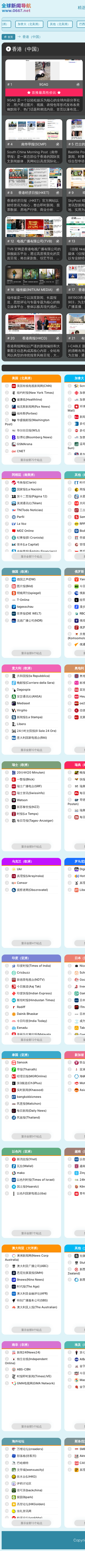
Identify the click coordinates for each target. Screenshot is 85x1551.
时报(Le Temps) (22, 813)
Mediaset (18, 703)
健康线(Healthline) (24, 399)
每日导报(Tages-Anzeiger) (29, 820)
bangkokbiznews (23, 1096)
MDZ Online (20, 530)
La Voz (16, 523)
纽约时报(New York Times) (30, 392)
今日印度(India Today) (26, 1021)
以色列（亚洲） (23, 1151)
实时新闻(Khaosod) (24, 1090)
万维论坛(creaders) (24, 1449)
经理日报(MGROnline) (26, 1076)
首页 (10, 37)
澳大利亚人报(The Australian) (31, 1307)
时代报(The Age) (22, 1286)
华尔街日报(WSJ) (23, 430)
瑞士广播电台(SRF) (24, 786)
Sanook (17, 1062)
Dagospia (18, 689)
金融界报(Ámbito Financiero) (31, 551)
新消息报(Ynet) (21, 1159)
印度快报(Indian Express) (29, 993)
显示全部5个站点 (31, 1426)
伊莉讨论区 (18, 1483)
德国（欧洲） (21, 571)
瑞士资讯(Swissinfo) (25, 793)
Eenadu (16, 1027)
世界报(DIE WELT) (23, 613)
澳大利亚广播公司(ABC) (27, 1266)
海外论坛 (18, 1441)
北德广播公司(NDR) (24, 620)
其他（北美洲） (58, 24)
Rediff (15, 1007)
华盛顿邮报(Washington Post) (27, 422)
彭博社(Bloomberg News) (29, 437)
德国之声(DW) (20, 579)
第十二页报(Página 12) (26, 496)
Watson (17, 800)
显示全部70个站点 (31, 460)
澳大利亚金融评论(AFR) (27, 1293)
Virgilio (16, 710)
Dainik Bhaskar (22, 1013)
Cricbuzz (18, 972)
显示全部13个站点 (31, 1039)
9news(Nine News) (25, 1279)
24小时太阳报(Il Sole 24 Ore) (31, 730)
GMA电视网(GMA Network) (30, 1383)
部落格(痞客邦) (21, 1455)
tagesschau (19, 606)
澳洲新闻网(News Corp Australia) (26, 1257)
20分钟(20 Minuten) (25, 772)
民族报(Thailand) (23, 1117)
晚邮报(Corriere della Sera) (30, 682)
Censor (16, 882)
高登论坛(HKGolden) (25, 1504)
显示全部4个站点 (31, 943)
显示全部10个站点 (31, 750)
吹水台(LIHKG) (21, 1476)
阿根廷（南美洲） (24, 475)
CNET (15, 451)
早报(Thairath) (21, 1069)
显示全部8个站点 (31, 653)
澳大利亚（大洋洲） (26, 1248)
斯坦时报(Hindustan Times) (30, 1000)
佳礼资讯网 (18, 1511)
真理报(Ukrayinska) (25, 876)
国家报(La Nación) (24, 489)
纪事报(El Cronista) (25, 537)
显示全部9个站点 (31, 1136)
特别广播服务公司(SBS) (27, 1300)
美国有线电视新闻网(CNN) (29, 385)
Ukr (14, 869)
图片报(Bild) (19, 586)
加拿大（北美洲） (27, 24)
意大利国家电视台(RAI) (26, 737)
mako (15, 1172)
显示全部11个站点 (31, 556)
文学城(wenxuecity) (25, 1469)
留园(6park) (19, 1497)
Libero (16, 724)
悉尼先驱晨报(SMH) (24, 1272)
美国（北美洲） (23, 378)
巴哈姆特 (17, 1463)
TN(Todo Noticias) (24, 510)
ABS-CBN (18, 1369)
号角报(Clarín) (21, 482)
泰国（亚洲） (21, 1055)
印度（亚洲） (21, 958)
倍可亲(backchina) (24, 1490)
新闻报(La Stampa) (24, 717)
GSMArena (19, 444)
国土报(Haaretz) (22, 1186)
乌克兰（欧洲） (23, 861)
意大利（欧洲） (23, 668)
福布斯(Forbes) (21, 413)
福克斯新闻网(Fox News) (28, 406)
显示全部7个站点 (31, 1233)
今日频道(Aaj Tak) (23, 986)
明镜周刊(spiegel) (23, 593)
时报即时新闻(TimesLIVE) (28, 1376)
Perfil (15, 517)
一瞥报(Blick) (20, 779)
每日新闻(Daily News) (26, 1110)
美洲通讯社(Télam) (24, 503)
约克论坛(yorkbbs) (24, 1517)
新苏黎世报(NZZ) (22, 807)
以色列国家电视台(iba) (26, 1193)
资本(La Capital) (22, 544)
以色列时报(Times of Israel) (30, 1179)
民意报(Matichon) (23, 1103)
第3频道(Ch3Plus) (24, 1083)
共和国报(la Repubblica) (28, 676)
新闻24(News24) (23, 1352)
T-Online (17, 599)
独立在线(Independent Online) (26, 1361)
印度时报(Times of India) (28, 965)
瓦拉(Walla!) (19, 1166)
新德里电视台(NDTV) (25, 979)
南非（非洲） (21, 1345)
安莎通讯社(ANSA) (24, 696)
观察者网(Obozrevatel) (27, 889)
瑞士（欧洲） (21, 765)
